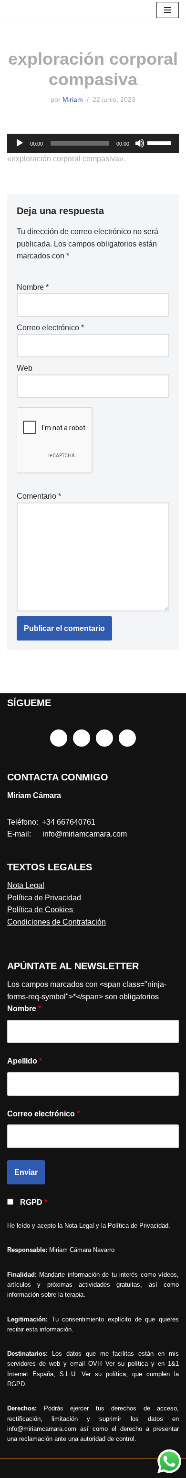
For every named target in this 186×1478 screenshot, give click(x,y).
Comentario (39, 496)
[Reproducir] (19, 143)
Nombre (33, 287)
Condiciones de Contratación (56, 922)
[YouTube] (127, 738)
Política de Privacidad (44, 898)
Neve (16, 1468)
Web (24, 368)
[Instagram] (81, 738)
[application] (93, 143)
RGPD (33, 1202)
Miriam (72, 99)
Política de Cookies (41, 910)
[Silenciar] (140, 143)
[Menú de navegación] (167, 10)
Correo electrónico (50, 328)
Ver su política (126, 1363)
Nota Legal (25, 885)
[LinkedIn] (104, 738)
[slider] (160, 142)
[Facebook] (58, 738)
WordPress (116, 1468)
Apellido (24, 1061)
